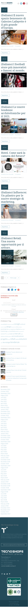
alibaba (2, 324)
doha (17, 327)
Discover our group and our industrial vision (14, 544)
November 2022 (5, 389)
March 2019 (4, 477)
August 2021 (4, 419)
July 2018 (3, 494)
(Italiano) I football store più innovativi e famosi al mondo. (13, 67)
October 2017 (5, 512)
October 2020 (5, 439)
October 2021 (5, 415)
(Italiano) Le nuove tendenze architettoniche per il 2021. (13, 111)
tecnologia (6, 342)
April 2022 (4, 403)
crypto (5, 327)
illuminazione (20, 331)
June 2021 (4, 423)
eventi (9, 329)
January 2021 (4, 433)
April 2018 (4, 500)
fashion (18, 329)
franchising (4, 331)
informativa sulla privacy (18, 312)
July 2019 (3, 469)
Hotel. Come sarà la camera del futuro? (13, 154)
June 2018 (4, 496)
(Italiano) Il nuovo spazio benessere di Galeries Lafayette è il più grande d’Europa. (13, 21)
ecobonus (20, 327)
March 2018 (4, 502)
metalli (22, 333)
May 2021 (4, 425)
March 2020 (4, 453)
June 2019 (4, 471)
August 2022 (4, 395)
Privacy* (14, 309)
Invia (13, 314)
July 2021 (3, 421)
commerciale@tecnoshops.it (8, 566)
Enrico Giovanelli (9, 46)
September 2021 (5, 417)
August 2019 (4, 467)
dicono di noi (13, 327)
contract (22, 324)
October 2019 (5, 463)
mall (8, 333)
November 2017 (5, 510)
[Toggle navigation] (26, 3)
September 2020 (5, 441)
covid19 (2, 327)
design (8, 327)
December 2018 (5, 484)
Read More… (5, 52)
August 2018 (4, 492)
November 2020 (5, 437)
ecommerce (4, 329)
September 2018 (5, 490)
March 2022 (4, 405)
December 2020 (5, 435)
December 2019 (5, 459)
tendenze (15, 342)
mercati (17, 333)
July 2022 (3, 397)
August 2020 (4, 443)
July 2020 (3, 445)
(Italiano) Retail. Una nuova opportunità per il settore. (12, 242)
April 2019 (4, 475)
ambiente (9, 324)
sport (2, 342)
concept (12, 324)
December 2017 (5, 508)
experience (13, 329)
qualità (9, 339)
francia (8, 331)
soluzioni (23, 339)
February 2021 (5, 431)
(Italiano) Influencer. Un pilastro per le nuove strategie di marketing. (14, 197)
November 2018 (5, 486)
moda (6, 336)
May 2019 (4, 473)
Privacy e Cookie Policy (14, 601)
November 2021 (5, 413)
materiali (11, 334)
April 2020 (4, 451)
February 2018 (5, 504)
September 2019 (5, 465)
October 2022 (5, 391)
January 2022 (4, 409)
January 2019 (4, 482)
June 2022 (4, 399)
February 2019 (5, 479)
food (23, 329)
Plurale (16, 604)
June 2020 (4, 447)
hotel (17, 331)
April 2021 (4, 427)
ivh (7, 333)
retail (12, 339)
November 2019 (5, 461)
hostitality (12, 331)
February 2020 (5, 455)
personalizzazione (18, 336)
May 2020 (4, 449)
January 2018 (4, 506)
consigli (17, 324)
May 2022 (4, 401)
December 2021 (5, 411)
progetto (4, 339)
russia (17, 339)
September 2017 (5, 514)
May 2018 (4, 498)
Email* (13, 300)
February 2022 (5, 407)
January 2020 (4, 457)
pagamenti (10, 336)
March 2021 (4, 429)
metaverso (3, 336)
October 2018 (5, 488)
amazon (5, 324)
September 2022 (5, 393)
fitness (21, 329)
